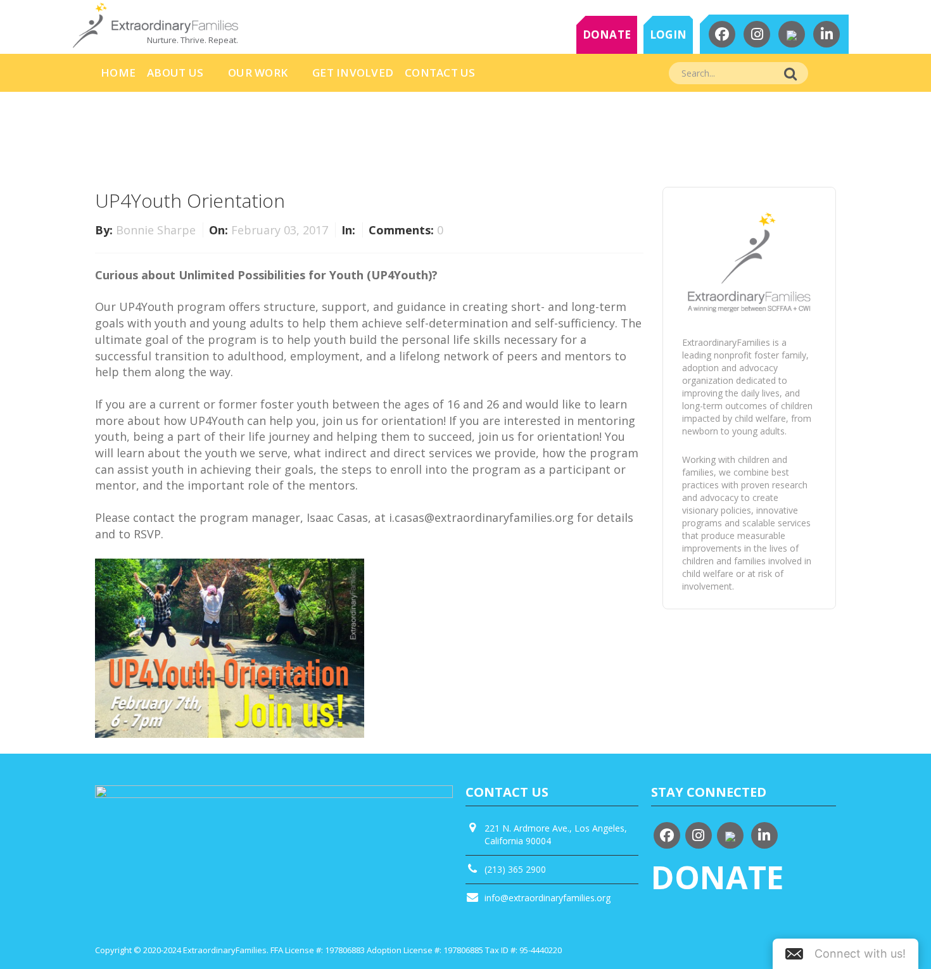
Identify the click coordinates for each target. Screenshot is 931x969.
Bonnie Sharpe (157, 230)
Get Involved (352, 72)
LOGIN (668, 34)
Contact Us (440, 72)
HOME (118, 72)
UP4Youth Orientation (190, 200)
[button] (845, 954)
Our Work (258, 72)
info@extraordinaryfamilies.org (547, 898)
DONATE (607, 34)
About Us (175, 72)
